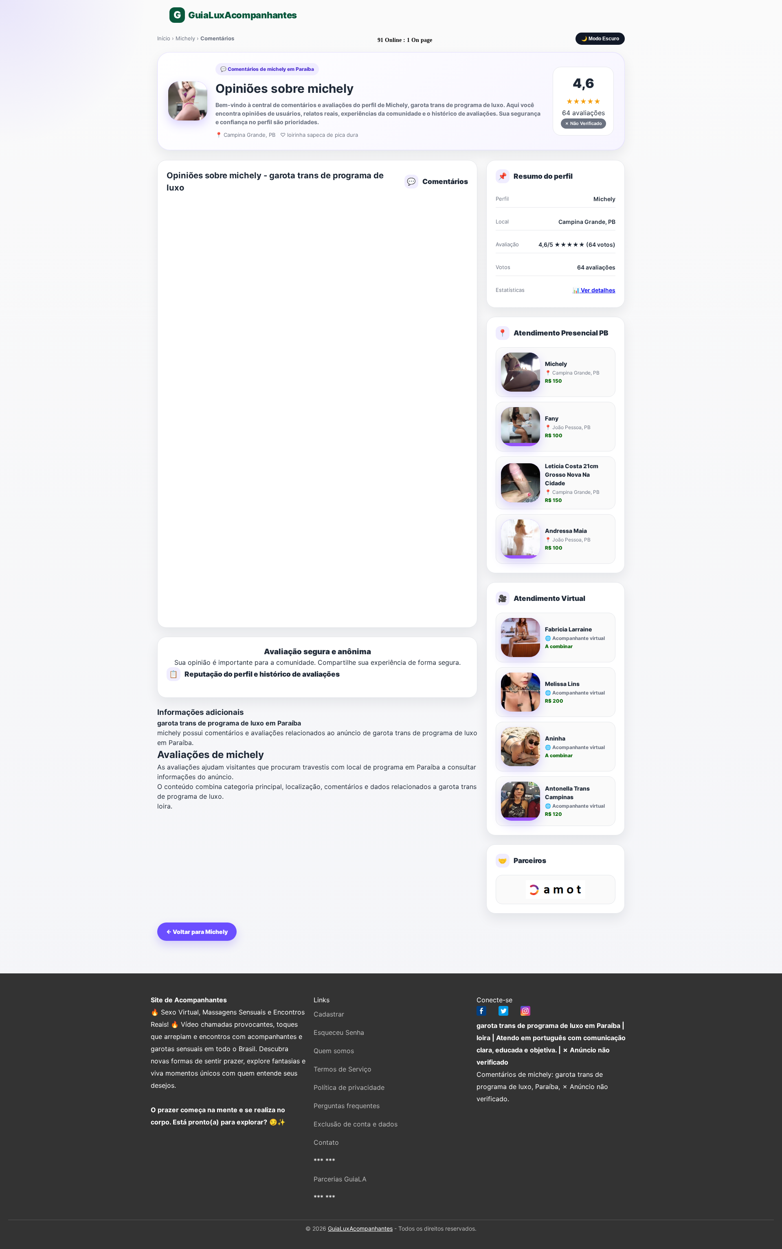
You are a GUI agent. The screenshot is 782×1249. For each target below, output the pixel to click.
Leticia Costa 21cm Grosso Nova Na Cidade (571, 474)
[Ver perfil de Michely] (520, 372)
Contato (326, 1142)
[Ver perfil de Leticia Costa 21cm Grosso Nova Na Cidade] (520, 482)
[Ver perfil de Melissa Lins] (520, 692)
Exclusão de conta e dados (356, 1124)
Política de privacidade (349, 1087)
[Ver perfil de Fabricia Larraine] (520, 637)
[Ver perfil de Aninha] (520, 746)
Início (163, 38)
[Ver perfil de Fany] (520, 426)
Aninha (555, 738)
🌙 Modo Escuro (600, 39)
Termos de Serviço (342, 1069)
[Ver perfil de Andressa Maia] (520, 539)
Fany (551, 418)
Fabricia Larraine (568, 629)
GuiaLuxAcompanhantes (360, 1228)
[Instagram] (525, 1012)
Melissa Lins (562, 683)
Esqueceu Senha (339, 1032)
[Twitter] (503, 1012)
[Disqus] (317, 303)
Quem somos (334, 1051)
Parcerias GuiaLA (340, 1179)
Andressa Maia (566, 530)
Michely (185, 38)
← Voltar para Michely (197, 931)
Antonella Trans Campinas (567, 792)
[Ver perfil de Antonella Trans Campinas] (520, 801)
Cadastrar (329, 1014)
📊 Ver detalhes (594, 290)
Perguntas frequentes (347, 1106)
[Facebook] (481, 1012)
